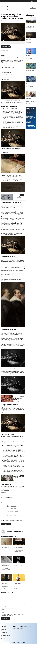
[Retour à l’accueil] (3, 6)
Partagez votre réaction (5, 642)
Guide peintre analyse (5, 633)
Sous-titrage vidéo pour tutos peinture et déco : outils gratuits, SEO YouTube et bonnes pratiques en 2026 (18, 548)
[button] (7, 9)
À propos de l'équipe (4, 632)
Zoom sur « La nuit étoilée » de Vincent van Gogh (29, 85)
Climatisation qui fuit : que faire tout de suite (17, 196)
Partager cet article (6, 46)
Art (11, 3)
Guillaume (21, 531)
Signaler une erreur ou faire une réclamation (13, 515)
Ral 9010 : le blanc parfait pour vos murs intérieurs (29, 57)
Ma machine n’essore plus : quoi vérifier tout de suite (18, 478)
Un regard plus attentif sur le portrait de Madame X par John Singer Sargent (6, 584)
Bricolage (15, 3)
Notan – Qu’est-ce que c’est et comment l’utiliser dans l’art (18, 565)
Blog (8, 6)
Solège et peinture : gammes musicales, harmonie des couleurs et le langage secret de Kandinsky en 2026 (6, 566)
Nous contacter (3, 629)
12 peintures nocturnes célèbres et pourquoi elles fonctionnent (30, 41)
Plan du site (3, 630)
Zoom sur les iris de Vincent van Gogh (30, 71)
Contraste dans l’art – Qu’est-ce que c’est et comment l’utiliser (30, 26)
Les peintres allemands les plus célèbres (18, 583)
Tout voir (30, 626)
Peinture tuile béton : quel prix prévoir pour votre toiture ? (17, 398)
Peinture (26, 3)
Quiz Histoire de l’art (4, 638)
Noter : (2, 606)
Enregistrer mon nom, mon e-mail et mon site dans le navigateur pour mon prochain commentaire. (13, 615)
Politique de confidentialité (5, 635)
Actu (8, 3)
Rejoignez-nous (33, 1)
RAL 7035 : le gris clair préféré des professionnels (30, 100)
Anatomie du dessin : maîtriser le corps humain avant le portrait (6, 547)
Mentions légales (4, 636)
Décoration (21, 3)
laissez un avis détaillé (14, 511)
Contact (12, 6)
